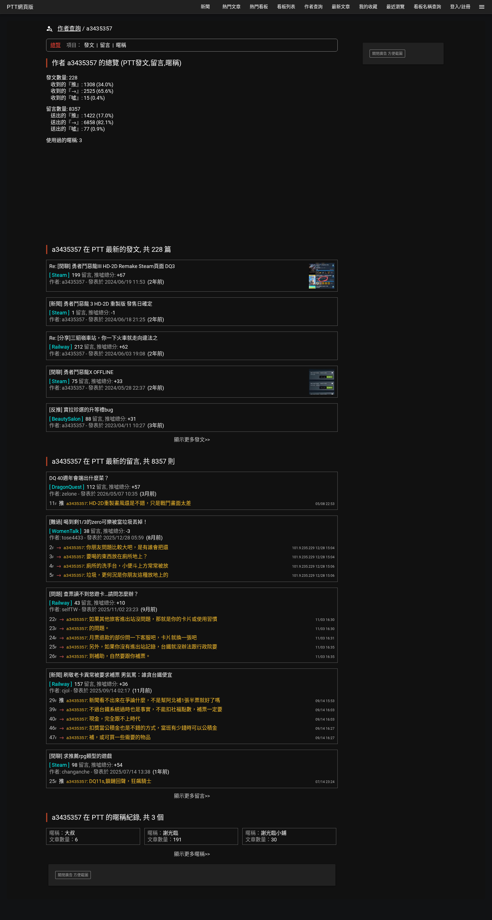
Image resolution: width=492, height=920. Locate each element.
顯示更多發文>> (192, 440)
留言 (105, 45)
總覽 (55, 45)
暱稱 (121, 45)
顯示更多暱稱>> (192, 854)
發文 (89, 45)
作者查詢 (69, 28)
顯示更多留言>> (192, 796)
